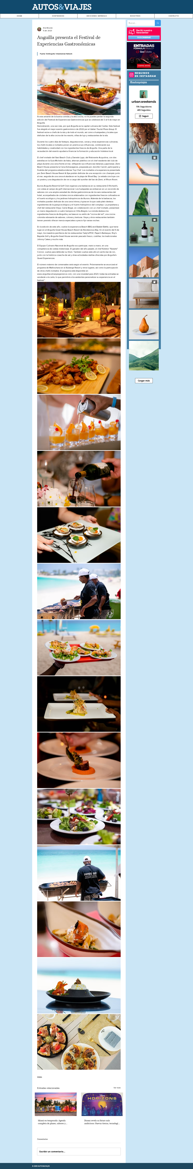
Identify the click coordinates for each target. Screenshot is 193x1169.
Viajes (39, 1077)
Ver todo (117, 1088)
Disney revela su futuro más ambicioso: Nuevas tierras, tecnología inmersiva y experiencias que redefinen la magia (101, 1122)
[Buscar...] (158, 23)
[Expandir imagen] (79, 310)
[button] (58, 16)
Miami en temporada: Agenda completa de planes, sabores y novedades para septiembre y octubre (55, 1122)
